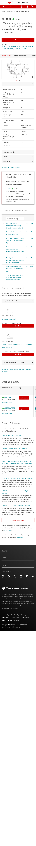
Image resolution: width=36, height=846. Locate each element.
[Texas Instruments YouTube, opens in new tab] (33, 577)
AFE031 (8, 189)
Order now (18, 40)
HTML (25, 48)
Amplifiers (10, 11)
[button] (3, 6)
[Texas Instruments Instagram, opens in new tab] (3, 577)
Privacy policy (25, 615)
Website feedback (7, 620)
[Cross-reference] (16, 6)
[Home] (18, 2)
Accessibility (5, 615)
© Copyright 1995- (9, 625)
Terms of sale (5, 617)
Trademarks (25, 617)
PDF (20, 48)
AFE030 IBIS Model (9, 319)
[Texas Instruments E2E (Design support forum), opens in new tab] (27, 577)
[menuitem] (11, 6)
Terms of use (15, 617)
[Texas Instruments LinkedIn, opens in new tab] (21, 577)
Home (3, 11)
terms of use (7, 530)
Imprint (16, 620)
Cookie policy (15, 615)
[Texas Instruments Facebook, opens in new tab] (9, 577)
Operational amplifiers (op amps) (25, 11)
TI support (20, 537)
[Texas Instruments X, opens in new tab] (15, 577)
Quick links (5, 558)
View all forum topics (18, 520)
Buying (4, 565)
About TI (4, 551)
